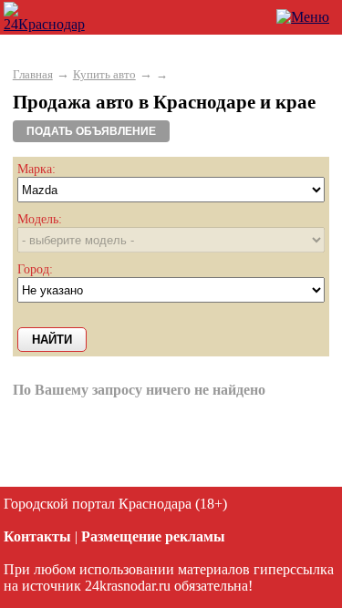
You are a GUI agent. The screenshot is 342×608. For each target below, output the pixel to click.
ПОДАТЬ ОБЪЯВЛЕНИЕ (91, 131)
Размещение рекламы (153, 536)
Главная (33, 74)
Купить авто (104, 74)
